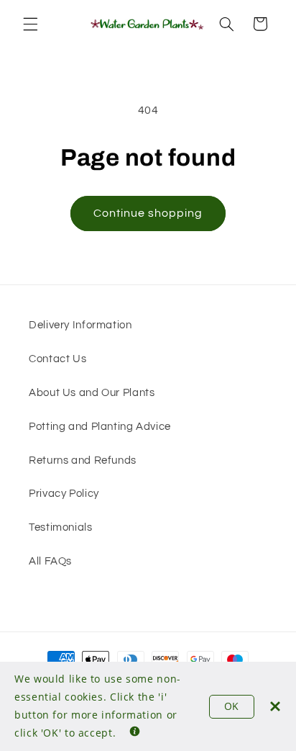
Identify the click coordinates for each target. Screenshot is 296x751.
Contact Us (57, 359)
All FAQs (50, 561)
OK (231, 706)
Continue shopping (148, 213)
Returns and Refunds (83, 460)
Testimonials (61, 527)
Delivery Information (80, 325)
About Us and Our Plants (92, 392)
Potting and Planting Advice (100, 426)
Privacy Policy (64, 493)
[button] (30, 23)
